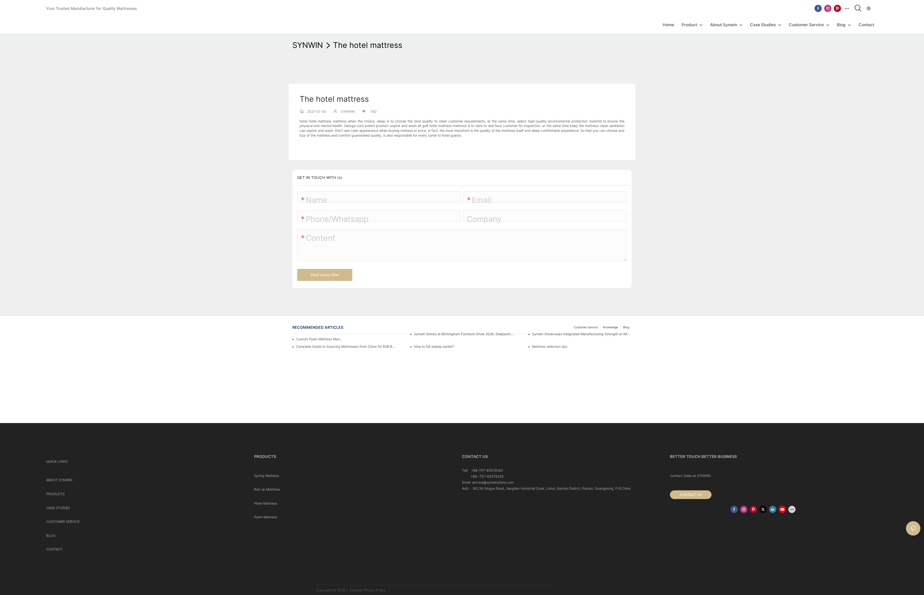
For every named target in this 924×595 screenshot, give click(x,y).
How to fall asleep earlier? (434, 346)
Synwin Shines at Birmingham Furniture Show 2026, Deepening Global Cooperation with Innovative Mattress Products (463, 334)
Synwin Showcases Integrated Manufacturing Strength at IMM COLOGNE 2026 (582, 334)
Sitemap (355, 590)
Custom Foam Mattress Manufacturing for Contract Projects (320, 339)
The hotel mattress (367, 45)
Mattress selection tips (549, 346)
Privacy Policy (374, 590)
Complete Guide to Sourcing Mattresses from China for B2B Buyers (346, 346)
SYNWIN (307, 45)
